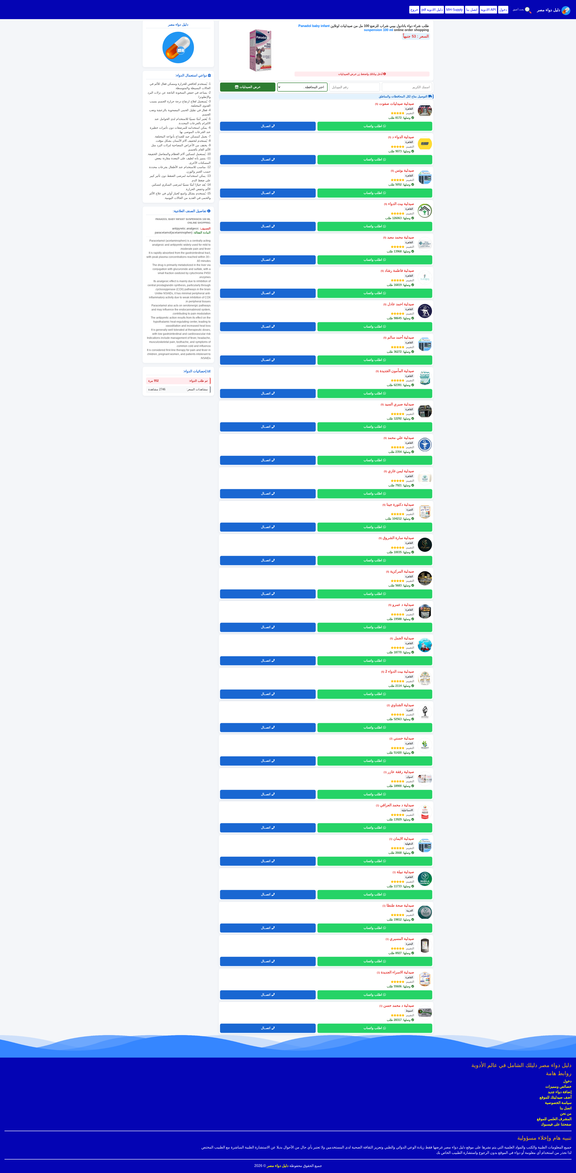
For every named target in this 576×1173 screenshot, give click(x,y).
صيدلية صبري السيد (397, 404)
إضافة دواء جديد (560, 1092)
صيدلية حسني (401, 738)
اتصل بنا (471, 9)
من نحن (566, 1113)
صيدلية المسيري (400, 939)
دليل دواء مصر (277, 1166)
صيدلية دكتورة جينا (398, 504)
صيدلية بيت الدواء (399, 204)
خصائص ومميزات (558, 1086)
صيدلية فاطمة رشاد (397, 270)
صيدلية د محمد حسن (396, 1005)
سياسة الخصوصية (558, 1103)
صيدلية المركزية (400, 571)
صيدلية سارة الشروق (396, 538)
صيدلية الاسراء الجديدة (395, 972)
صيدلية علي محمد (399, 438)
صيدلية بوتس (402, 170)
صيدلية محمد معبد (398, 237)
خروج (414, 9)
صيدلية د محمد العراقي (395, 805)
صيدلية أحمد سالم (398, 337)
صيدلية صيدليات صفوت (394, 104)
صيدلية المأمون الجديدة (395, 371)
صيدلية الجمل (402, 638)
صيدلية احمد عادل (398, 304)
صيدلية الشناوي (400, 705)
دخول (503, 9)
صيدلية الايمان (401, 838)
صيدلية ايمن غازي (399, 471)
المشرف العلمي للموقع (554, 1119)
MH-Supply (454, 9)
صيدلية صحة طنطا (398, 905)
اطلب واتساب (373, 126)
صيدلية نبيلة (403, 872)
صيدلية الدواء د (401, 137)
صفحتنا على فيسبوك (556, 1124)
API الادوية (488, 9)
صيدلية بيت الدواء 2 (397, 671)
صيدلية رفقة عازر (399, 772)
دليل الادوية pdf (432, 9)
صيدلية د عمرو (401, 605)
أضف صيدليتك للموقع (556, 1097)
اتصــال (265, 126)
